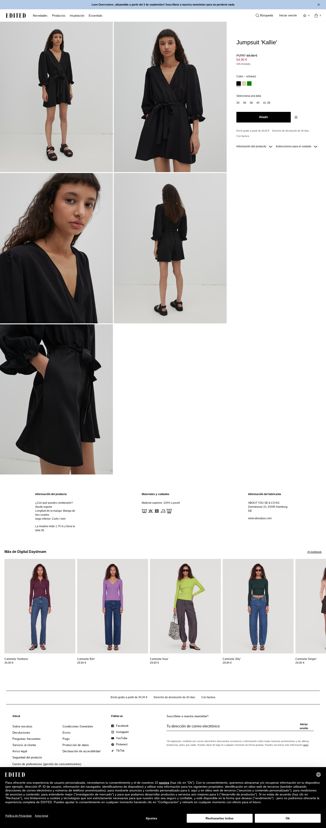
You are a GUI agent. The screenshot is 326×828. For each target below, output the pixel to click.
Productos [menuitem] (59, 15)
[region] (56, 512)
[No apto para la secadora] (156, 510)
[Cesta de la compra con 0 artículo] (316, 15)
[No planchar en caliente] (162, 510)
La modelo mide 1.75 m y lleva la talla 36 (55, 528)
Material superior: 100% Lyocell (161, 502)
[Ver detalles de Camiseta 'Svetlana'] (39, 606)
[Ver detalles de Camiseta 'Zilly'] (258, 606)
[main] (163, 512)
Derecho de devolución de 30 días (290, 130)
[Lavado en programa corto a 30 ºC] (144, 510)
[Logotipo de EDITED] (16, 15)
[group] (240, 728)
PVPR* (246, 55)
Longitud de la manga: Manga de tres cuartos (55, 512)
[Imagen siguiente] (324, 579)
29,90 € (81, 662)
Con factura (242, 136)
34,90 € (9, 662)
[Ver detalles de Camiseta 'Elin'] (112, 606)
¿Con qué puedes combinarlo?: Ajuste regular (54, 504)
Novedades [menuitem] (40, 15)
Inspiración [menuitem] (77, 15)
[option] (238, 84)
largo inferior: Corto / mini (50, 518)
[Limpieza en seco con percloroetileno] (169, 510)
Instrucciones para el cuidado (294, 146)
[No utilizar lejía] (150, 510)
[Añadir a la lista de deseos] (296, 117)
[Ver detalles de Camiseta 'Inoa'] (185, 606)
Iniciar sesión (288, 15)
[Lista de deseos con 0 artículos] (304, 15)
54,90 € (241, 59)
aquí (305, 745)
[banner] (163, 4)
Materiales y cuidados (155, 494)
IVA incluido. (243, 64)
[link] (16, 717)
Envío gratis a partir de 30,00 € (252, 130)
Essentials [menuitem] (96, 15)
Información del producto (251, 146)
